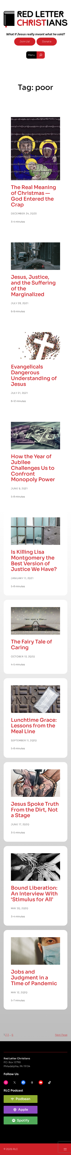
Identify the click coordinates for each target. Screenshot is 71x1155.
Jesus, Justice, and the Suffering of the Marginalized (33, 285)
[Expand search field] (41, 55)
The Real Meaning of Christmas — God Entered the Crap (33, 196)
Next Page (61, 1034)
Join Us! (25, 41)
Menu (31, 55)
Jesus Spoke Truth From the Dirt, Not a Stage (35, 809)
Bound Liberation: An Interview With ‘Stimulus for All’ (34, 893)
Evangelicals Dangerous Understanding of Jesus (34, 375)
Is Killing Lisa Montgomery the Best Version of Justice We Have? (34, 560)
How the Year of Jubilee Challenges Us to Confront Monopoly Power (33, 468)
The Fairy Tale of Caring (31, 644)
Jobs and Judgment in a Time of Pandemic (34, 977)
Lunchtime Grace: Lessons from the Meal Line (34, 725)
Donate (46, 41)
